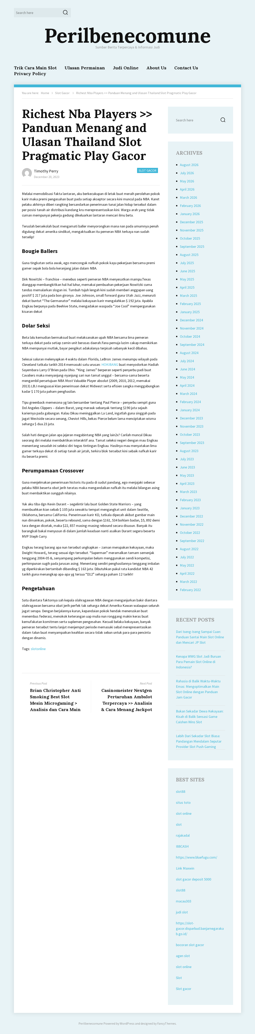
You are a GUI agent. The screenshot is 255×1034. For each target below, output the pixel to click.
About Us (156, 68)
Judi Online (125, 68)
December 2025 (191, 222)
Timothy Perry (46, 170)
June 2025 (187, 271)
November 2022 (191, 524)
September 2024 (192, 344)
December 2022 (191, 516)
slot (179, 824)
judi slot (182, 912)
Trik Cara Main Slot (35, 68)
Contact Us (186, 68)
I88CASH (182, 846)
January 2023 (190, 508)
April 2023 (187, 483)
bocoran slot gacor (190, 945)
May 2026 (187, 181)
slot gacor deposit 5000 (193, 879)
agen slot (183, 955)
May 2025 (187, 279)
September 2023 (192, 442)
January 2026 (190, 214)
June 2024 (187, 369)
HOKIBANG (109, 364)
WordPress (127, 1023)
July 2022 (187, 557)
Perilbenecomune (127, 35)
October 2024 (190, 336)
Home (45, 93)
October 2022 (190, 532)
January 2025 (190, 312)
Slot (179, 977)
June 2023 (187, 467)
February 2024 (190, 401)
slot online (183, 813)
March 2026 (188, 197)
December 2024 (191, 320)
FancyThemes (166, 1023)
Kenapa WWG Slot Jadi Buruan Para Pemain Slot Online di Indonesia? (198, 661)
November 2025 (191, 230)
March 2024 (188, 393)
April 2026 (187, 189)
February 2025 (190, 303)
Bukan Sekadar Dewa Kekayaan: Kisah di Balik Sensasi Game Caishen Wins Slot (200, 716)
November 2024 (191, 328)
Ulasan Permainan (85, 68)
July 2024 (187, 361)
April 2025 (187, 287)
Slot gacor (183, 988)
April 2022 (187, 573)
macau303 (183, 901)
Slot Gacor (62, 93)
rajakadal (183, 835)
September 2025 (192, 246)
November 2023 (191, 426)
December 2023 (191, 418)
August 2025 (189, 254)
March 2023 (188, 491)
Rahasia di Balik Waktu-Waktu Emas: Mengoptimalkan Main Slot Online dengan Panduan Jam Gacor (198, 689)
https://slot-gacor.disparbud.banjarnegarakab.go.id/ (200, 928)
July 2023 (187, 459)
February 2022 (190, 589)
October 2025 (190, 238)
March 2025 (188, 295)
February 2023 (190, 500)
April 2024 (187, 385)
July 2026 (187, 173)
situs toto (183, 802)
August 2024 (189, 352)
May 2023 (187, 475)
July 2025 (187, 263)
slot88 (180, 791)
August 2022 (189, 549)
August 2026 (189, 164)
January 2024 (190, 410)
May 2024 (187, 377)
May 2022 (187, 565)
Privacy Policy (30, 73)
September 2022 (192, 540)
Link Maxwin (185, 868)
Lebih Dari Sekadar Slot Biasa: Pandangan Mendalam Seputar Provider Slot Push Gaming (199, 741)
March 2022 (188, 581)
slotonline (38, 648)
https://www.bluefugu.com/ (196, 857)
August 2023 (189, 451)
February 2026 (190, 205)
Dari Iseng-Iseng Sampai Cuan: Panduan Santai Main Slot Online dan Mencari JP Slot (200, 637)
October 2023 (190, 434)
